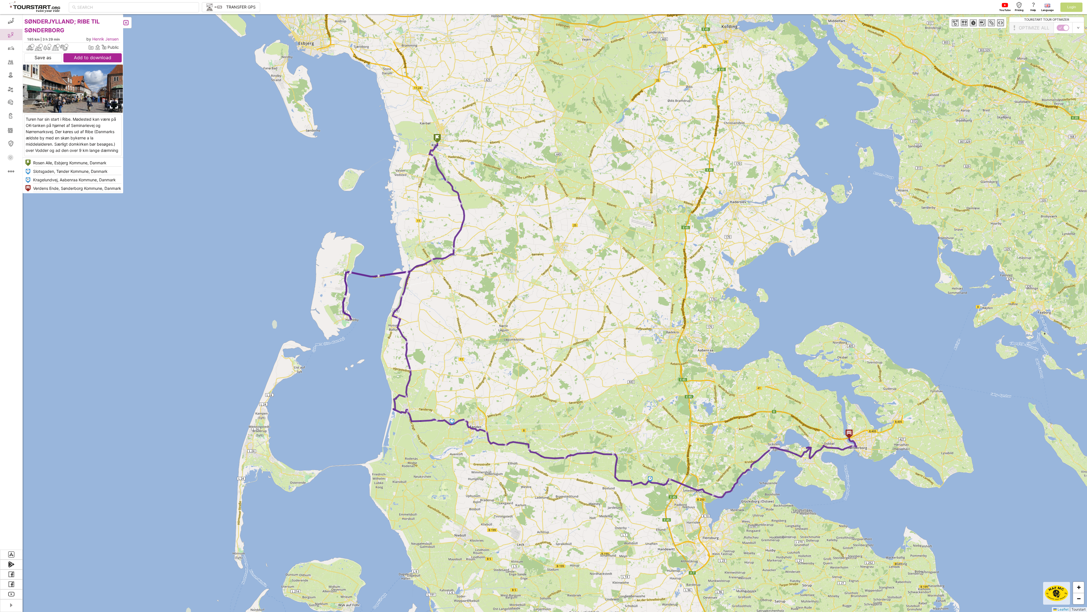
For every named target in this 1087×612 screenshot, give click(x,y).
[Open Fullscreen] (112, 104)
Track (20, 89)
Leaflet (1063, 609)
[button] (437, 139)
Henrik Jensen (105, 39)
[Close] (126, 22)
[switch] (1063, 28)
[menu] (11, 282)
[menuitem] (11, 21)
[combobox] (136, 7)
